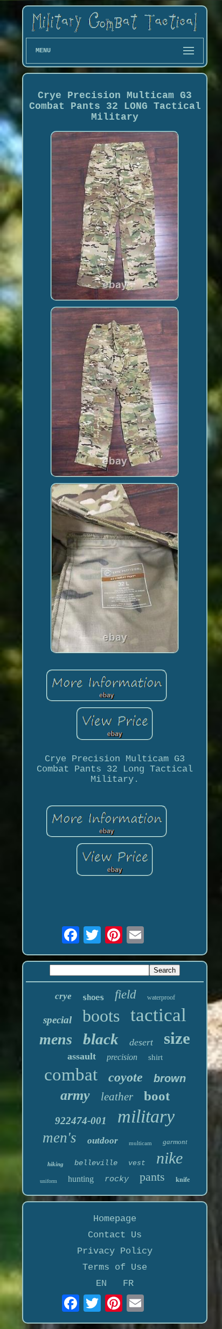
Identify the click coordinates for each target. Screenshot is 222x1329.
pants (152, 1176)
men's (60, 1138)
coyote (125, 1077)
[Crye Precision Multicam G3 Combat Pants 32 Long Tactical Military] (115, 217)
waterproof (161, 997)
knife (183, 1179)
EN (101, 1283)
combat (71, 1074)
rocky (117, 1179)
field (125, 994)
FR (128, 1283)
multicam (140, 1143)
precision (122, 1057)
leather (117, 1096)
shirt (155, 1057)
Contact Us (115, 1235)
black (101, 1039)
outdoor (102, 1140)
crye (63, 996)
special (57, 1019)
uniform (48, 1181)
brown (170, 1078)
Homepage (114, 1219)
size (177, 1038)
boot (157, 1096)
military (146, 1116)
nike (169, 1158)
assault (81, 1056)
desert (141, 1042)
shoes (93, 997)
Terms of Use (114, 1267)
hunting (81, 1178)
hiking (55, 1164)
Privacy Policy (114, 1251)
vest (136, 1163)
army (75, 1095)
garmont (175, 1142)
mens (55, 1039)
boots (101, 1015)
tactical (158, 1014)
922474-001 (81, 1120)
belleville (95, 1163)
